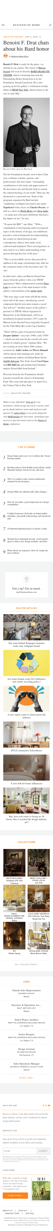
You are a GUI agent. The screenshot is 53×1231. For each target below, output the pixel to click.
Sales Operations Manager (27, 1063)
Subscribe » (15, 1195)
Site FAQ (30, 1213)
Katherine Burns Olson (19, 56)
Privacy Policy (42, 1158)
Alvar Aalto (42, 211)
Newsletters (12, 1213)
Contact (23, 1211)
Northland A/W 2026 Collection (14, 882)
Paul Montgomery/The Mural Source (14, 916)
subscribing (19, 412)
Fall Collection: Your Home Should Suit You (38, 917)
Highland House (38, 951)
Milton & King (14, 878)
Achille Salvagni (11, 361)
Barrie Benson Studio (38, 953)
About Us (7, 1211)
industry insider (13, 37)
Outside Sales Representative (26, 990)
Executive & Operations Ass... (26, 1005)
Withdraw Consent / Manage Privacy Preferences (28, 1225)
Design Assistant (26, 1049)
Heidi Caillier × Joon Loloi (39, 879)
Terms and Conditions (27, 1218)
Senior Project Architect (26, 1019)
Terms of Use (7, 1158)
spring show (36, 290)
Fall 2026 (38, 882)
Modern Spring (14, 953)
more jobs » (26, 1078)
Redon (14, 920)
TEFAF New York (20, 89)
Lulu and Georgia (38, 914)
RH (14, 951)
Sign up (29, 401)
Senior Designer (27, 1034)
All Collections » (26, 964)
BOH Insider (14, 416)
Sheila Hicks (26, 211)
